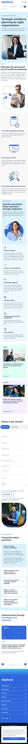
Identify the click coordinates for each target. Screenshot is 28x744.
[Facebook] (3, 718)
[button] (3, 664)
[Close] (25, 727)
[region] (14, 734)
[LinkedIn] (6, 718)
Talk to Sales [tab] (14, 427)
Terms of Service (12, 499)
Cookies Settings (14, 738)
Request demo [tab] (5, 427)
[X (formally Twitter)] (10, 718)
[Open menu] (25, 2)
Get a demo (6, 494)
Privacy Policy (13, 490)
